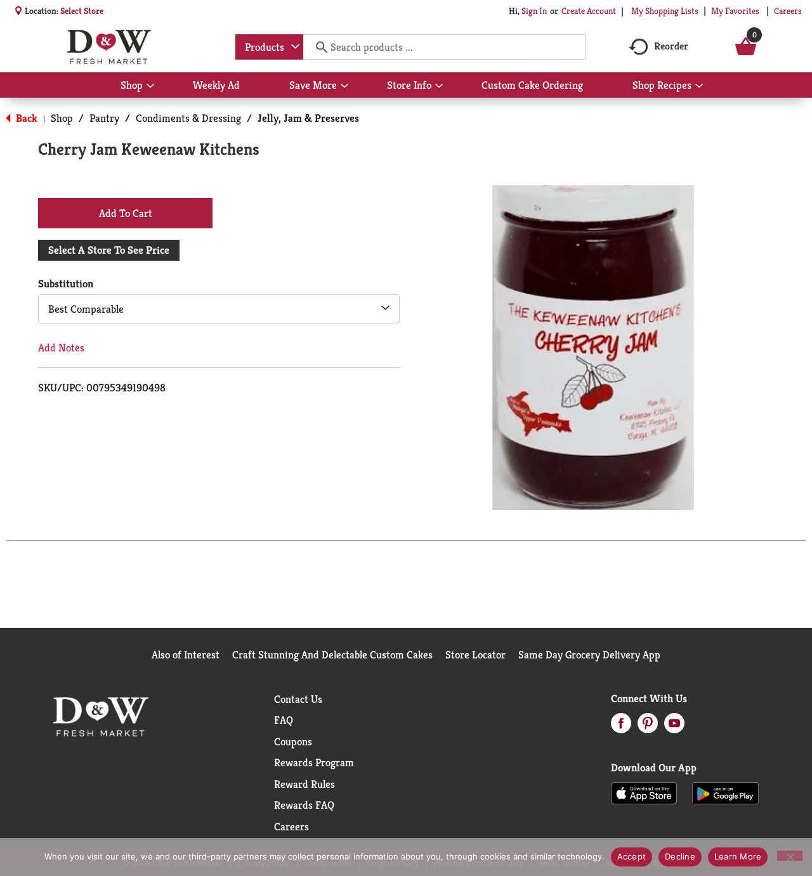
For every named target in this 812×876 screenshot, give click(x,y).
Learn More (738, 856)
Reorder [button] (671, 46)
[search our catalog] (317, 47)
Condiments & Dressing (188, 118)
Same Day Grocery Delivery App (589, 655)
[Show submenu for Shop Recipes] (699, 86)
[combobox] (269, 47)
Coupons (293, 742)
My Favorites (735, 10)
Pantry (104, 118)
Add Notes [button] (61, 348)
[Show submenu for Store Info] (439, 86)
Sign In (534, 10)
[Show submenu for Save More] (344, 86)
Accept (631, 856)
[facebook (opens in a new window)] (621, 727)
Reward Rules (304, 784)
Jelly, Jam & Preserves (308, 118)
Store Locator (475, 655)
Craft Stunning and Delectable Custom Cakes (332, 655)
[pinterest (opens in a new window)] (648, 727)
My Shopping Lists (664, 10)
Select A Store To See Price (108, 250)
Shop (62, 118)
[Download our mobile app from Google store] (725, 792)
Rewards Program (314, 762)
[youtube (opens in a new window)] (674, 727)
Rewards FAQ (304, 805)
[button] (125, 212)
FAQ (283, 720)
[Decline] (789, 856)
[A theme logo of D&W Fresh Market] (108, 47)
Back (25, 118)
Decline (680, 856)
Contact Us (298, 699)
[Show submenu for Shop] (150, 86)
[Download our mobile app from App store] (644, 792)
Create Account (588, 10)
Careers (788, 10)
